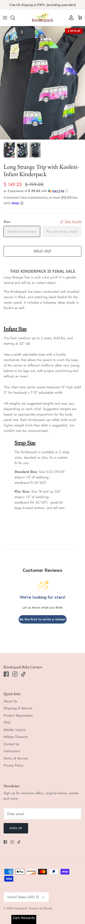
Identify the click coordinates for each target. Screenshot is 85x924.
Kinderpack (20, 908)
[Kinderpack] (42, 18)
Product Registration (18, 715)
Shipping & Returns (18, 708)
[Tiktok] (23, 674)
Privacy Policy (13, 765)
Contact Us (11, 744)
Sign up (16, 828)
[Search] (15, 18)
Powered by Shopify (40, 908)
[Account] (70, 18)
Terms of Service (16, 758)
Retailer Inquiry (15, 729)
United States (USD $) (23, 897)
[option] (42, 83)
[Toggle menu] (5, 18)
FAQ (7, 722)
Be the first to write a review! (42, 619)
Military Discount (16, 736)
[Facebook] (6, 674)
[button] (42, 191)
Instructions (12, 751)
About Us (10, 701)
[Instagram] (14, 674)
